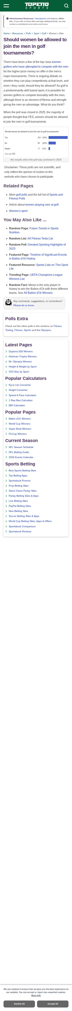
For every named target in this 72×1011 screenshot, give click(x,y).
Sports (27, 330)
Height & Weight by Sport (23, 366)
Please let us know (23, 305)
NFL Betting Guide (19, 452)
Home (6, 33)
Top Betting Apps (18, 475)
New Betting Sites (18, 511)
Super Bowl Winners (20, 429)
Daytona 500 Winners (21, 351)
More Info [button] (36, 995)
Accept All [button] (53, 1003)
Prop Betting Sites (18, 485)
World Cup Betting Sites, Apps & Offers (30, 521)
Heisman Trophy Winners (23, 356)
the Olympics (44, 330)
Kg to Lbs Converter (20, 385)
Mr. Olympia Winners (20, 361)
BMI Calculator (17, 405)
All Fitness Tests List (40, 238)
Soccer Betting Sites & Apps (24, 516)
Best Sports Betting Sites (22, 470)
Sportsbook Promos (20, 480)
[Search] (66, 6)
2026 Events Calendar (21, 457)
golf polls (21, 194)
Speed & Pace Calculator (22, 395)
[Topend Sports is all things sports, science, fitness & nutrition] (37, 6)
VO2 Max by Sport (19, 371)
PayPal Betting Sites (20, 506)
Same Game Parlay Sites (23, 491)
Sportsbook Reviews (20, 531)
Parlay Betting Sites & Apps (24, 496)
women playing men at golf (42, 204)
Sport (36, 33)
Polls (28, 33)
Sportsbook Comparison (22, 526)
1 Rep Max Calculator (21, 400)
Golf (44, 33)
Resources (17, 33)
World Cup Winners (19, 423)
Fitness (19, 330)
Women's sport (18, 210)
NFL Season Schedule (21, 447)
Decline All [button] (19, 1003)
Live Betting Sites (18, 501)
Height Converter (18, 390)
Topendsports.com (42, 18)
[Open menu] (6, 5)
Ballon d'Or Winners (20, 418)
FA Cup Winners (18, 434)
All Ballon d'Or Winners (38, 292)
